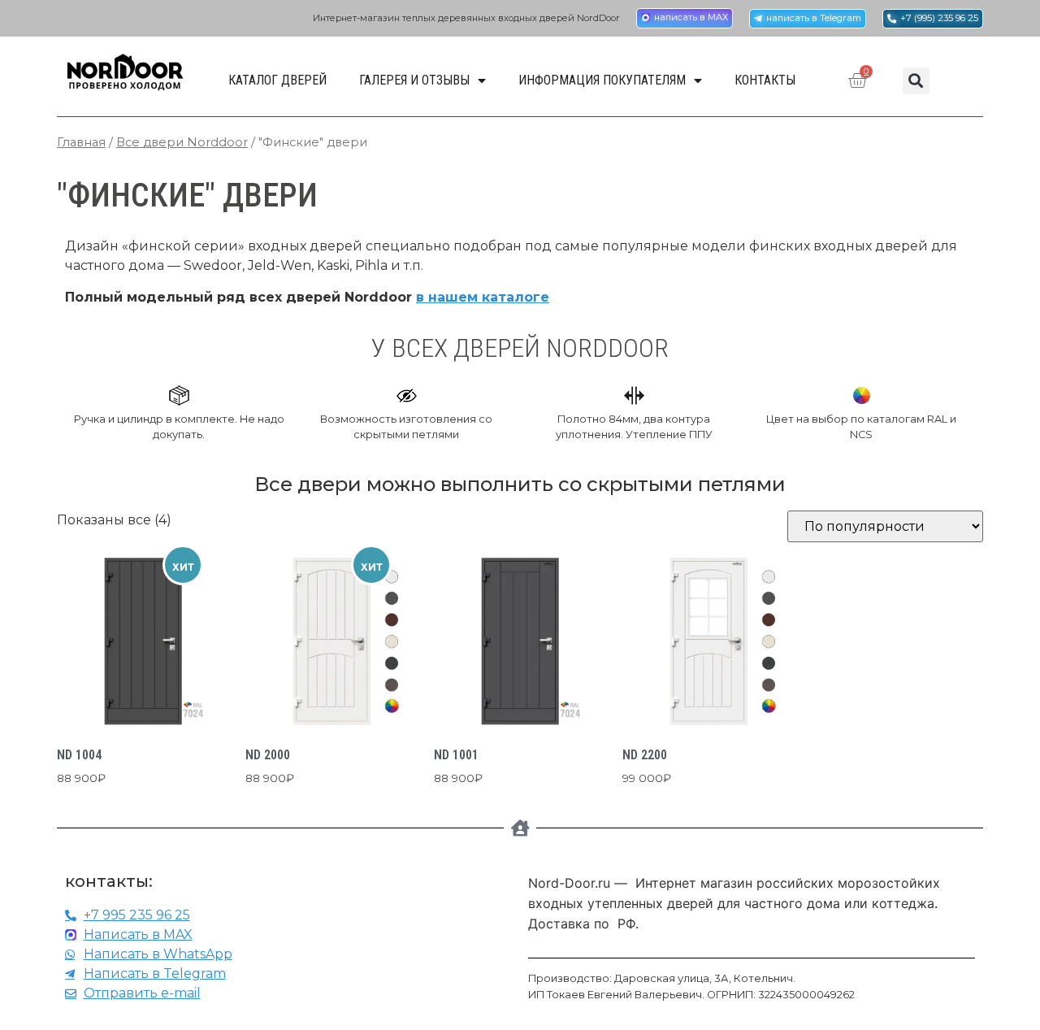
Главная (81, 142)
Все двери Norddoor (182, 142)
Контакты (764, 80)
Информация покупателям (602, 80)
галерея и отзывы (414, 80)
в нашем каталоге (482, 297)
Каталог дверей (277, 80)
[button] (916, 80)
